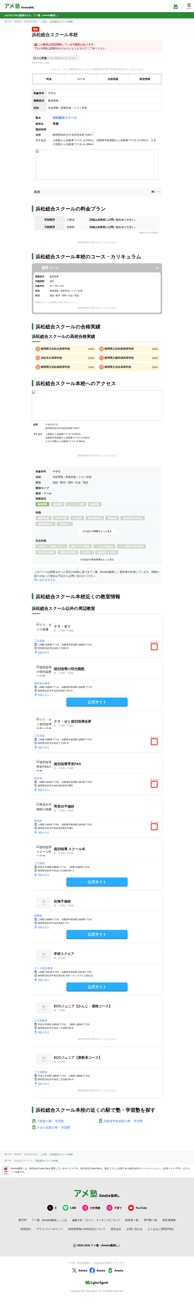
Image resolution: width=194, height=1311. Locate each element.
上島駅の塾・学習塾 (50, 1121)
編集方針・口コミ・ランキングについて (96, 1220)
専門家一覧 (150, 1220)
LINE (73, 1208)
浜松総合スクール (65, 117)
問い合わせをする (44, 580)
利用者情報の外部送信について (86, 1229)
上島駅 (43, 21)
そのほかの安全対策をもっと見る (97, 559)
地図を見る (43, 652)
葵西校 (38, 915)
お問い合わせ (134, 1229)
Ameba (82, 1270)
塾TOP (8, 21)
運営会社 (116, 1229)
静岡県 (17, 21)
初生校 (38, 778)
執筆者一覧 (131, 1220)
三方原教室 (40, 1020)
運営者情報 (169, 1220)
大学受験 (95, 1208)
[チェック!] (155, 647)
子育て (118, 1208)
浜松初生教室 (42, 683)
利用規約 (25, 1229)
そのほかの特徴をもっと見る (97, 531)
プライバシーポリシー (49, 1229)
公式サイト (97, 701)
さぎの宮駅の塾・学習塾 (53, 1128)
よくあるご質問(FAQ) (161, 1229)
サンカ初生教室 (43, 968)
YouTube (141, 1208)
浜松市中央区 (31, 21)
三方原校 (39, 640)
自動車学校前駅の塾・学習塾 (123, 1121)
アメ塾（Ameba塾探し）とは (49, 1220)
